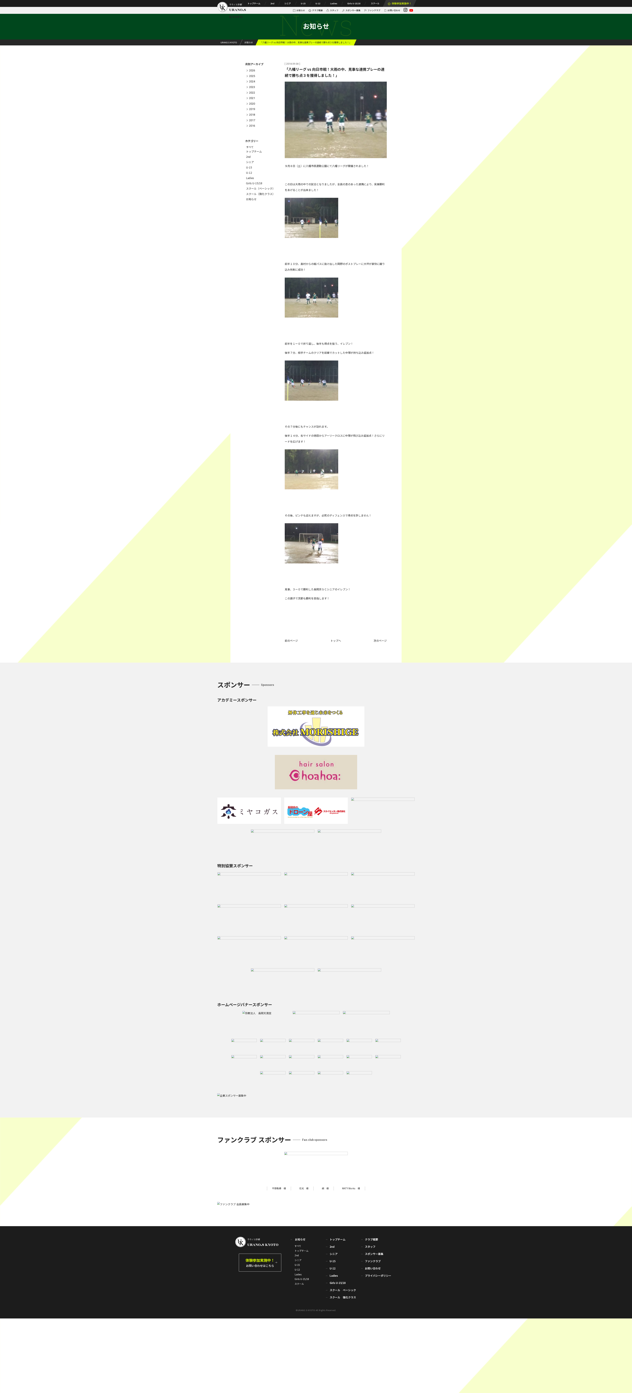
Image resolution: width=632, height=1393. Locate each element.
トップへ (335, 641)
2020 (252, 103)
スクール (375, 3)
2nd (272, 3)
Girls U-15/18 (353, 3)
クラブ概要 (317, 10)
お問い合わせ (393, 10)
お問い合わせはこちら (260, 1262)
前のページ (291, 641)
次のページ (380, 641)
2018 (252, 114)
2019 (252, 109)
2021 (252, 98)
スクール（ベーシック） (260, 188)
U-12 (318, 3)
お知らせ (300, 10)
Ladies (333, 3)
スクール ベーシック (343, 1290)
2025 (252, 76)
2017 (252, 120)
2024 (252, 81)
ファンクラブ (374, 10)
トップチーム (254, 3)
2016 (252, 126)
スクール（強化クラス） (260, 194)
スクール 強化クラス (343, 1297)
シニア (287, 3)
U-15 (303, 3)
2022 (252, 92)
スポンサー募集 (352, 10)
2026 (252, 70)
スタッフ (334, 10)
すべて (250, 147)
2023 (252, 87)
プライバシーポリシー (378, 1275)
